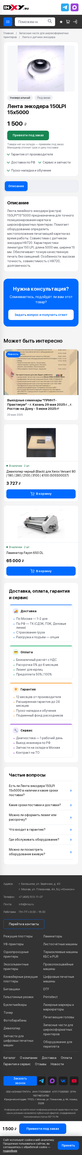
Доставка (49, 1058)
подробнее (10, 1150)
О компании (28, 1058)
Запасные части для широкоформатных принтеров (58, 1029)
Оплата (66, 1058)
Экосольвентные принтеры (16, 967)
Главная (8, 33)
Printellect (50, 997)
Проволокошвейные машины (58, 967)
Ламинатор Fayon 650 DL (24, 553)
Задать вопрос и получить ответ (41, 315)
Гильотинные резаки (18, 997)
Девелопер (11, 1028)
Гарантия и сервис (17, 1064)
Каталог (9, 1058)
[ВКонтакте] (63, 1081)
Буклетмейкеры (15, 1005)
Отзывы (40, 1064)
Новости (57, 1064)
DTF (46, 989)
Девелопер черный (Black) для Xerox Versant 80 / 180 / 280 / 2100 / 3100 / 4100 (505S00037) (41, 473)
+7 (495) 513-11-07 (31, 896)
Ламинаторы (52, 936)
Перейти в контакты (24, 924)
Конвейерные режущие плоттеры (20, 979)
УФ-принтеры (13, 944)
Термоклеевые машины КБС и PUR (60, 954)
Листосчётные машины (60, 944)
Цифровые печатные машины (58, 979)
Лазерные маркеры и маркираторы (58, 1007)
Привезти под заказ (28, 135)
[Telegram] (65, 7)
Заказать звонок (20, 1081)
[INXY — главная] (16, 7)
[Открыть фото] (41, 68)
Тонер (8, 1012)
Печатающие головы (58, 1017)
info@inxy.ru (26, 904)
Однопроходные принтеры (16, 954)
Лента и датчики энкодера (38, 37)
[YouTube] (74, 1081)
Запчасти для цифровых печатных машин (18, 1040)
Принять (68, 1145)
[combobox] (30, 21)
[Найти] (50, 21)
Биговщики (11, 989)
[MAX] (75, 7)
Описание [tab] (16, 186)
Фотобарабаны (14, 1020)
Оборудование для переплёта (57, 1044)
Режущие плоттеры (18, 936)
